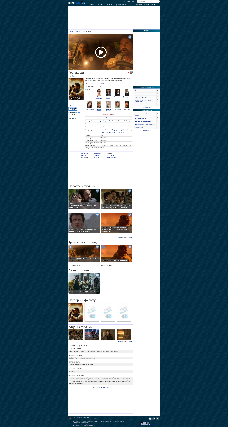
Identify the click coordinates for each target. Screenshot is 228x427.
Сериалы (139, 5)
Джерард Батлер (108, 97)
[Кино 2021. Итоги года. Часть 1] (84, 283)
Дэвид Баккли (104, 124)
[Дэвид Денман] (127, 92)
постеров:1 (97, 157)
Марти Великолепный (140, 97)
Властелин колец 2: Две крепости (144, 124)
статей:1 (96, 155)
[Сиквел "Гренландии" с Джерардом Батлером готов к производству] (116, 199)
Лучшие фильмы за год (147, 87)
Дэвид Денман (127, 97)
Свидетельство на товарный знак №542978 (84, 425)
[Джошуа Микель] (108, 105)
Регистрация (126, 1)
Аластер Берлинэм (105, 130)
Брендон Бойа (104, 132)
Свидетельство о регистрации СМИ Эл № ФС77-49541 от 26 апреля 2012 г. (92, 424)
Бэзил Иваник (127, 130)
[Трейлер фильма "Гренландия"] (116, 254)
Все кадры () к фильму (125, 341)
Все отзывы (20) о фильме (101, 387)
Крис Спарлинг (104, 121)
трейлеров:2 (97, 153)
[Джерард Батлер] (108, 92)
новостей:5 (84, 153)
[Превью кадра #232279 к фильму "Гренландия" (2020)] (75, 335)
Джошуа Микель (108, 109)
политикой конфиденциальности (105, 421)
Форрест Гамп (138, 127)
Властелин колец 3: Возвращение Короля (144, 114)
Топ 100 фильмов (147, 110)
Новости (92, 5)
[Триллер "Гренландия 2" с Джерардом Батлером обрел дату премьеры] (84, 199)
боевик (102, 83)
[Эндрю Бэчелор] (99, 105)
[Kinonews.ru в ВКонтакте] (154, 418)
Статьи (124, 5)
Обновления (87, 417)
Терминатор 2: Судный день (142, 121)
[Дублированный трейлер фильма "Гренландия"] (84, 254)
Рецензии (117, 5)
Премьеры (100, 5)
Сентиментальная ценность (142, 104)
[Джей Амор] (127, 105)
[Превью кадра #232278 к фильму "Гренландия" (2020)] (108, 335)
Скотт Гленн (117, 97)
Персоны (146, 5)
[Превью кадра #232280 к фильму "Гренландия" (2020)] (92, 335)
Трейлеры (109, 5)
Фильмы (131, 5)
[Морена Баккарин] (99, 92)
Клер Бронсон (90, 109)
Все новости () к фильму (124, 237)
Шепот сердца (138, 91)
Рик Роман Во (104, 118)
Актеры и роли (108, 114)
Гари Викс (118, 109)
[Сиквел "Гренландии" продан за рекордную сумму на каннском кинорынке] (116, 223)
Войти (133, 1)
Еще (152, 5)
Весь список (147, 107)
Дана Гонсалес (104, 127)
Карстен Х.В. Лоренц (115, 132)
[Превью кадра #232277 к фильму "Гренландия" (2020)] (124, 335)
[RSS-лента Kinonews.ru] (150, 418)
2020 (101, 86)
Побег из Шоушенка (140, 118)
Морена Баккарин (99, 97)
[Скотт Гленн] (117, 92)
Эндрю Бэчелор (99, 109)
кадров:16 (84, 155)
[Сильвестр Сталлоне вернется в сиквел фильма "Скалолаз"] (84, 223)
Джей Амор (127, 109)
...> (123, 132)
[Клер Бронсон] (89, 105)
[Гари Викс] (117, 105)
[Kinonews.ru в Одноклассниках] (157, 418)
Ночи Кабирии (138, 94)
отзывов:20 (110, 155)
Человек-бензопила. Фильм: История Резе (142, 101)
